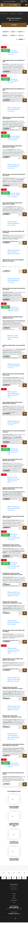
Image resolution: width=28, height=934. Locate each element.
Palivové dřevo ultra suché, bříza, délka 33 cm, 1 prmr (13, 374)
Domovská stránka (15, 20)
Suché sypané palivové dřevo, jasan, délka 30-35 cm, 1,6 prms (13, 403)
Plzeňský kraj (13, 13)
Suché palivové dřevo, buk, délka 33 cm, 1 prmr (14, 61)
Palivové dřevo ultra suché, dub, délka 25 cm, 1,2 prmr (14, 289)
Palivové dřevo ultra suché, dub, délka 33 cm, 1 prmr (14, 431)
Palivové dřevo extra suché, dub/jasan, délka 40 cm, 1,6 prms (13, 260)
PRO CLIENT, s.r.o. (15, 920)
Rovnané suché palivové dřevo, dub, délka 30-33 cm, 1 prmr (12, 460)
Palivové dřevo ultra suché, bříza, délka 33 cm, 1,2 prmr (13, 517)
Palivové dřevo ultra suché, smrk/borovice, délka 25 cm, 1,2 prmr (13, 688)
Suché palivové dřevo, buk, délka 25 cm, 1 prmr (14, 89)
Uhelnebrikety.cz (14, 889)
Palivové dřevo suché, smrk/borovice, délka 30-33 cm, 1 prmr (13, 659)
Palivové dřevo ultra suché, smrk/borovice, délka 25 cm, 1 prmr (12, 716)
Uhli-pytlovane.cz (14, 886)
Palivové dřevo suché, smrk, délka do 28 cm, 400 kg (13, 631)
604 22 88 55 (14, 907)
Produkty (14, 893)
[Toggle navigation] (2, 5)
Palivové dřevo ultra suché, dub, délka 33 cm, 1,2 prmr (14, 175)
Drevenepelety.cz (14, 888)
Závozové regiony (14, 900)
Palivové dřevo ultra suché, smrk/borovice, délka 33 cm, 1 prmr (12, 602)
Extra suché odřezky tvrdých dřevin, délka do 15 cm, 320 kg (12, 203)
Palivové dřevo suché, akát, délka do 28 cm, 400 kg (13, 232)
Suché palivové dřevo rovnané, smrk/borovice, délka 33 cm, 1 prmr (12, 545)
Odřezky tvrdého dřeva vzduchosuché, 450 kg (13, 773)
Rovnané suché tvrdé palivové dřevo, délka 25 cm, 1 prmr (13, 317)
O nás (14, 902)
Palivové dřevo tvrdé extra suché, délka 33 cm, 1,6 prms (13, 118)
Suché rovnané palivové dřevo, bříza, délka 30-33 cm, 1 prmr (13, 488)
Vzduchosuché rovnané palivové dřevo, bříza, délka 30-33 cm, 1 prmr (13, 745)
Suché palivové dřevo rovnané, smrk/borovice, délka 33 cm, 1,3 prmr (13, 574)
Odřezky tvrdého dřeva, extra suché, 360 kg (14, 346)
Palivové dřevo (4, 13)
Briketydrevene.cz (14, 885)
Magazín (14, 898)
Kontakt (14, 895)
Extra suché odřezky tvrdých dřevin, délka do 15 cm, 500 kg (12, 146)
